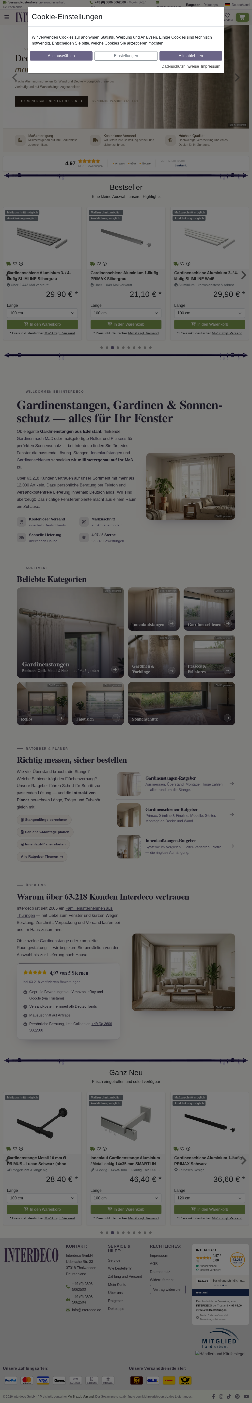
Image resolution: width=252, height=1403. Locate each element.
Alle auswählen (61, 56)
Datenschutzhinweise (180, 66)
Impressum (210, 66)
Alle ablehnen (191, 56)
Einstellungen (126, 56)
